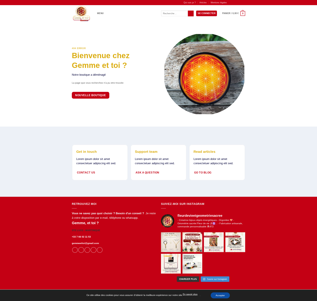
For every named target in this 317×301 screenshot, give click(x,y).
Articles (203, 2)
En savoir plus (190, 294)
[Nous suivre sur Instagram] (234, 2)
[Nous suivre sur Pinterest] (244, 2)
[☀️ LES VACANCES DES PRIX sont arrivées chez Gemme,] (192, 242)
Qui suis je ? (190, 2)
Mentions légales (219, 2)
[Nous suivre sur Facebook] (230, 2)
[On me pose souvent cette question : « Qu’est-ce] (214, 242)
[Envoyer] (191, 13)
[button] (206, 13)
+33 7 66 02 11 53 (81, 236)
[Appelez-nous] (240, 2)
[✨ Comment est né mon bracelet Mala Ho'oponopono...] (192, 264)
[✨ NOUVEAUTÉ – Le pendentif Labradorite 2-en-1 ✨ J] (171, 242)
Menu (100, 13)
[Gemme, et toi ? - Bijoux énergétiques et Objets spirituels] (82, 13)
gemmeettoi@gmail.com (85, 243)
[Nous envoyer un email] (237, 2)
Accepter (220, 295)
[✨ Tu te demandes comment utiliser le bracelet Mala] (235, 242)
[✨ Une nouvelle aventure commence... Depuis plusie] (171, 264)
